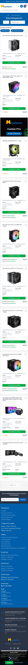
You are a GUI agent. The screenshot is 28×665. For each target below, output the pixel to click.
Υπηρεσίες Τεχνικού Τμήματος (8, 515)
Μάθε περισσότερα (19, 662)
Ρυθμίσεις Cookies (17, 643)
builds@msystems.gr (6, 596)
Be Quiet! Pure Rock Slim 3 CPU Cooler (13, 35)
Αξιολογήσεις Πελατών (6, 513)
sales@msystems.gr (6, 592)
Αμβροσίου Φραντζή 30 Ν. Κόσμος (10, 555)
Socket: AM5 (4, 30)
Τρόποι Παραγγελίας (6, 539)
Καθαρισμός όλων (18, 30)
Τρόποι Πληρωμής (5, 541)
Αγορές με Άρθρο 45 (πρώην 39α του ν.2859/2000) (13, 548)
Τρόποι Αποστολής (5, 543)
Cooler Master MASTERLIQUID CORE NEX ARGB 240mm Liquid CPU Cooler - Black (13, 399)
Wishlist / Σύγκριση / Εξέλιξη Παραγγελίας (16, 1)
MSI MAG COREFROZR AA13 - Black (12, 141)
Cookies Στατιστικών (14, 660)
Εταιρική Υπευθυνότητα (7, 517)
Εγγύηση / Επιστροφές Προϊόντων (9, 537)
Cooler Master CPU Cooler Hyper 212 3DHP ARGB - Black (12, 76)
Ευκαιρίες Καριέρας (6, 519)
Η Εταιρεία (3, 510)
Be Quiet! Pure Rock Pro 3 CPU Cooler (13, 268)
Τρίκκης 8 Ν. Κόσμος (7, 566)
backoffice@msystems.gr (7, 603)
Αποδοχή (9, 662)
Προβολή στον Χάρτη (7, 559)
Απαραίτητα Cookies (14, 657)
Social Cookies (14, 658)
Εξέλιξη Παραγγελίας (6, 546)
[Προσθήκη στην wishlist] (25, 36)
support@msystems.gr (6, 600)
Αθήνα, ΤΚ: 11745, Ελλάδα (7, 557)
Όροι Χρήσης (8, 643)
